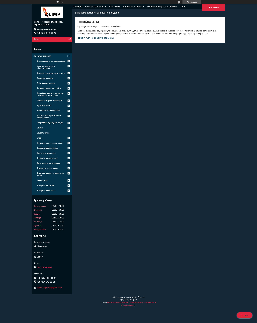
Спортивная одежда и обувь (50, 122)
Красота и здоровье (46, 153)
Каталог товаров (94, 6)
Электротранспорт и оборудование (46, 67)
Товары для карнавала (47, 148)
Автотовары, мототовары (48, 163)
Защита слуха (43, 133)
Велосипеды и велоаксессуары (51, 61)
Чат (247, 315)
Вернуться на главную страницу (96, 37)
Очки (39, 138)
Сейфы (40, 128)
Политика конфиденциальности (143, 302)
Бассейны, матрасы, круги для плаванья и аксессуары (50, 94)
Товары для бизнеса (46, 190)
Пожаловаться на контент (117, 302)
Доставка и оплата (133, 6)
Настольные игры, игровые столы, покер (49, 116)
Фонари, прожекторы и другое (51, 73)
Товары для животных (47, 158)
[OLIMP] (52, 12)
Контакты (114, 6)
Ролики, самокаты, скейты (49, 88)
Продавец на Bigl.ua (128, 300)
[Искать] (69, 39)
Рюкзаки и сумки (45, 78)
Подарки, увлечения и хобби (50, 143)
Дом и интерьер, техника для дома (50, 174)
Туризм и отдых (44, 105)
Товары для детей (45, 185)
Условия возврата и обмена (162, 6)
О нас (183, 6)
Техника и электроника (47, 168)
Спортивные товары (46, 83)
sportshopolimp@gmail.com (49, 287)
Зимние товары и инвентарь (49, 100)
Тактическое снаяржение (48, 110)
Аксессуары (42, 180)
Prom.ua (141, 297)
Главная (77, 6)
